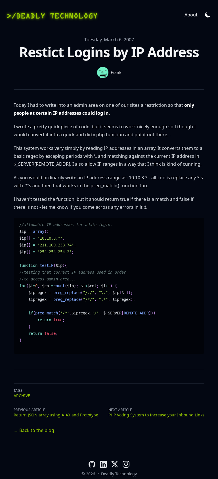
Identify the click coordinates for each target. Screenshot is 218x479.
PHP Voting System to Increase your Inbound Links (156, 415)
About (191, 15)
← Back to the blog (34, 430)
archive (22, 395)
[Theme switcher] (207, 14)
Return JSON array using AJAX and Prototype (56, 415)
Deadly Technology (119, 473)
